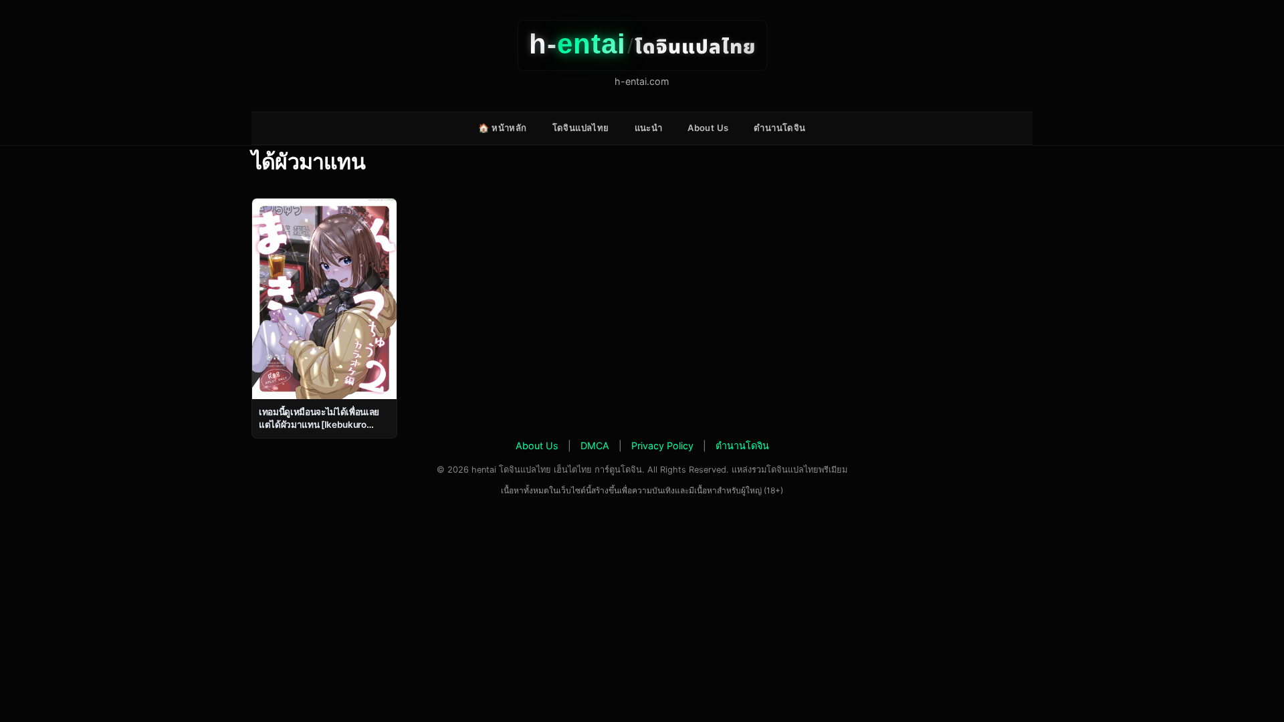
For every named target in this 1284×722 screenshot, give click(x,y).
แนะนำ (649, 127)
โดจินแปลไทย (580, 127)
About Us (707, 127)
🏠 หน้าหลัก (502, 127)
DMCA (594, 445)
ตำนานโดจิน (779, 127)
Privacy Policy (662, 445)
